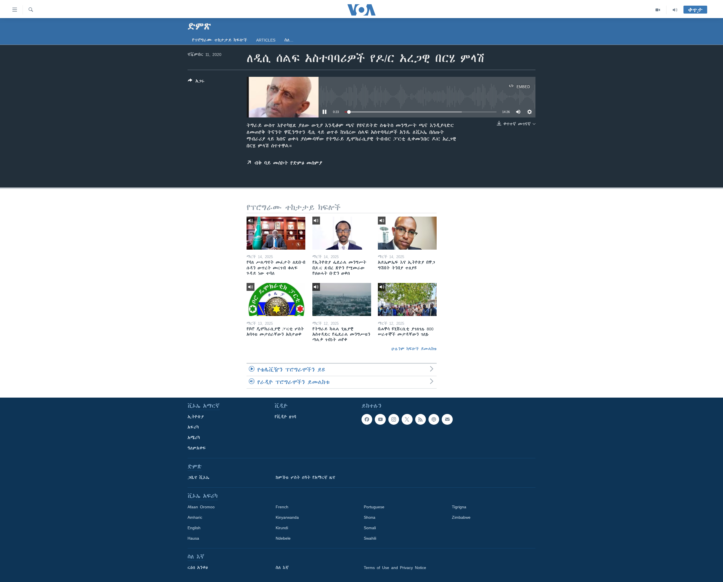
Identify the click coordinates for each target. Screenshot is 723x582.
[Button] (196, 82)
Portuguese (374, 506)
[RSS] (420, 419)
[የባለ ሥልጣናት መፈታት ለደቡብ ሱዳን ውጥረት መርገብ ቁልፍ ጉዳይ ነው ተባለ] (276, 233)
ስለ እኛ (282, 567)
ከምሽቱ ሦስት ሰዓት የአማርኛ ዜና (305, 477)
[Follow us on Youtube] (380, 419)
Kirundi (282, 527)
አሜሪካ (194, 437)
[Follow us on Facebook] (367, 419)
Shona (369, 517)
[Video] (658, 10)
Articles (265, 40)
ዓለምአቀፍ (197, 448)
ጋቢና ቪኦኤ (198, 477)
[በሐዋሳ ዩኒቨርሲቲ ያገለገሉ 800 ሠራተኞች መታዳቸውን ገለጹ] (407, 299)
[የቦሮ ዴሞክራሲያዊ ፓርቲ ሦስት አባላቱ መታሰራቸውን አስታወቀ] (276, 299)
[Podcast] (433, 419)
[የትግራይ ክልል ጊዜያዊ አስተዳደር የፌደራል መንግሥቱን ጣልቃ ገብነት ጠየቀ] (341, 299)
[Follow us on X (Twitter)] (407, 419)
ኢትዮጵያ (196, 416)
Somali (370, 527)
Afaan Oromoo (201, 506)
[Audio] (675, 10)
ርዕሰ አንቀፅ (198, 567)
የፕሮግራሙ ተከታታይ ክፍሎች (219, 40)
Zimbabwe (461, 517)
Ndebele (283, 538)
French (282, 506)
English (194, 527)
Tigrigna (459, 506)
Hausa (193, 538)
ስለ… (288, 40)
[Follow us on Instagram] (393, 419)
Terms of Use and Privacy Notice (395, 567)
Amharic (195, 517)
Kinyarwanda (287, 517)
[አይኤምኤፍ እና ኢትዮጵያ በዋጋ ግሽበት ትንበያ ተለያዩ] (407, 233)
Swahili (370, 538)
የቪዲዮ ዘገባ (285, 416)
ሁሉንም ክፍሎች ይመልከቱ (414, 348)
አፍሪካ (193, 427)
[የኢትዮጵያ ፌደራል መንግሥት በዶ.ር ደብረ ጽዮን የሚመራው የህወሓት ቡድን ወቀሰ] (341, 233)
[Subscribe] (447, 419)
